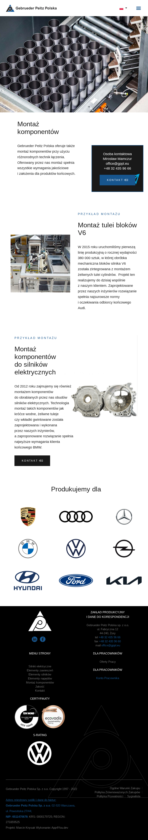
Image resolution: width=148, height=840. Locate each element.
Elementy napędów (40, 678)
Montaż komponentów (40, 682)
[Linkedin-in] (34, 639)
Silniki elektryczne (40, 666)
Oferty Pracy (108, 661)
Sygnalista (133, 796)
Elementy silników (40, 674)
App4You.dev (59, 827)
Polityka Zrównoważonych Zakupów (117, 792)
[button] (138, 8)
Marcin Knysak (25, 827)
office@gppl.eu (110, 645)
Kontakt (40, 690)
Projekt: (11, 827)
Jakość (40, 686)
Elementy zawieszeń (40, 670)
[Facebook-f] (42, 639)
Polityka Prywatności (110, 796)
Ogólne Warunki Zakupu (125, 788)
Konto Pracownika (107, 678)
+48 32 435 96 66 (109, 637)
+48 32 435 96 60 (110, 641)
